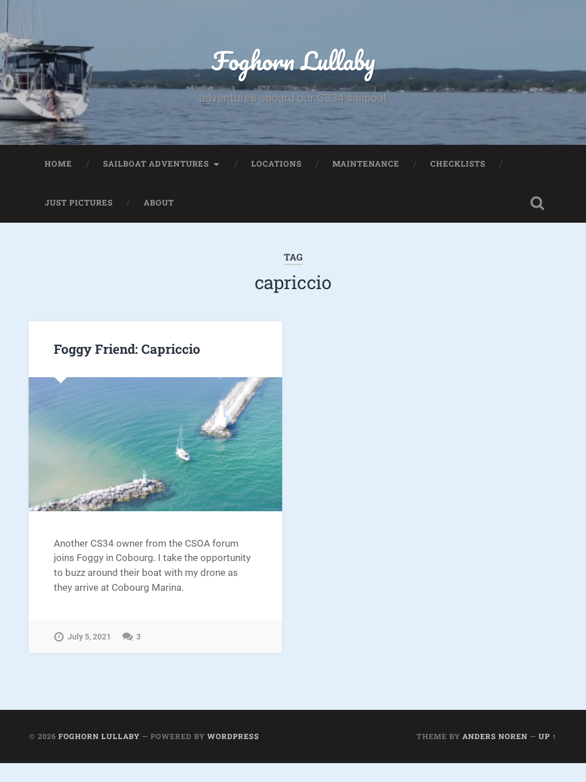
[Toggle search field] (537, 203)
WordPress (233, 736)
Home (58, 164)
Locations (276, 164)
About (159, 203)
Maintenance (365, 164)
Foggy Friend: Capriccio (127, 348)
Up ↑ (548, 736)
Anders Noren (495, 736)
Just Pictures (79, 203)
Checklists (457, 164)
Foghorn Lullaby (293, 60)
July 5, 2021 (89, 637)
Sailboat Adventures (156, 164)
